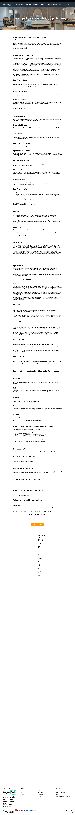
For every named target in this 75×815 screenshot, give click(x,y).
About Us (23, 790)
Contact (22, 794)
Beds (15, 4)
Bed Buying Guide (59, 794)
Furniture (43, 4)
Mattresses (20, 4)
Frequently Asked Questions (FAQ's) (63, 796)
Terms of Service (41, 794)
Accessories (36, 4)
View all (40, 582)
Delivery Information (42, 790)
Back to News (38, 524)
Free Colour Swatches (60, 790)
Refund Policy (41, 792)
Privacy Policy (41, 796)
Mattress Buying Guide (60, 792)
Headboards (28, 4)
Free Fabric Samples (52, 4)
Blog (60, 4)
